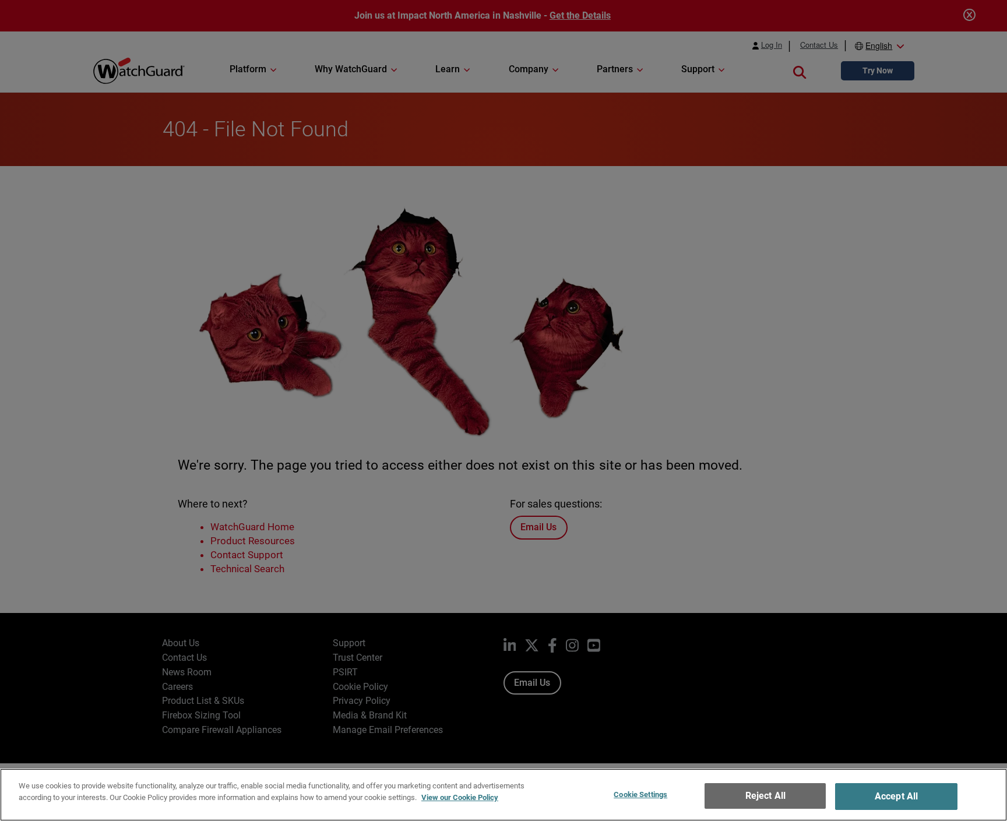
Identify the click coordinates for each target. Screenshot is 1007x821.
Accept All (896, 796)
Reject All (765, 795)
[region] (503, 795)
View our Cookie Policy (459, 796)
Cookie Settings (640, 794)
